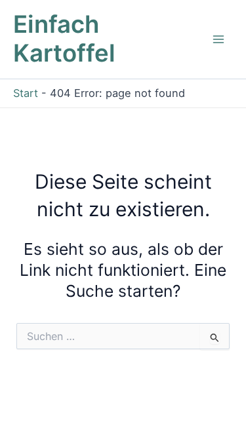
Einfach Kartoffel (64, 38)
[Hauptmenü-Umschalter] (218, 39)
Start (25, 93)
